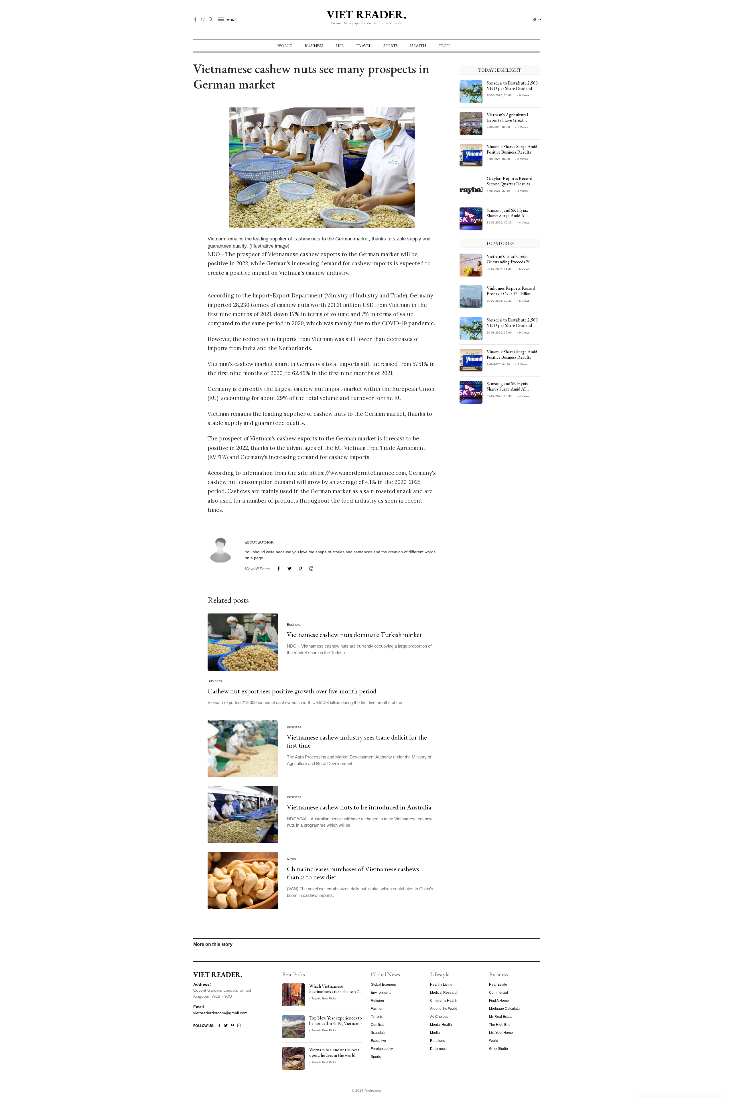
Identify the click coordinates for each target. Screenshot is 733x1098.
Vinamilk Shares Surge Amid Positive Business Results (512, 149)
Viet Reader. (366, 14)
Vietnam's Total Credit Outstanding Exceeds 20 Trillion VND (509, 261)
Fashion (377, 1009)
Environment (381, 993)
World (284, 45)
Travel (363, 45)
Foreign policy (382, 1049)
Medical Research (444, 993)
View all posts (257, 568)
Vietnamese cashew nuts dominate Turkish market (354, 634)
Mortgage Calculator (505, 1009)
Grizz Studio (498, 1049)
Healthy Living (441, 985)
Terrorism (378, 1017)
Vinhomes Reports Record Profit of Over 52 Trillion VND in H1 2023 (511, 293)
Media (435, 1033)
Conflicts (377, 1025)
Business (314, 45)
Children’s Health (443, 1001)
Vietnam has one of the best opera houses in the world (334, 1052)
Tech (444, 45)
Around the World (443, 1009)
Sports (390, 45)
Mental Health (441, 1025)
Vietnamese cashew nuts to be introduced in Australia (359, 807)
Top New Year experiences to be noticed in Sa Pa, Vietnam (335, 1020)
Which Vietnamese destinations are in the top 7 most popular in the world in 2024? (334, 994)
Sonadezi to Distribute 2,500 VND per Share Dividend (512, 85)
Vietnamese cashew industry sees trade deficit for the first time (357, 741)
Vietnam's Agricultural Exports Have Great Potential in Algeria (507, 120)
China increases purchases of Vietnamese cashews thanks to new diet (353, 872)
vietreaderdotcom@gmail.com (220, 1013)
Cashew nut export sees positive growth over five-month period (292, 691)
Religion (377, 1001)
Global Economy (384, 985)
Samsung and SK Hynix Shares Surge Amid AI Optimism (507, 215)
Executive (378, 1041)
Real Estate (498, 985)
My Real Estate (501, 1017)
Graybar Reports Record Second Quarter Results (509, 181)
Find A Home (499, 1001)
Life (340, 45)
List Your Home (501, 1033)
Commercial (498, 993)
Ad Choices (439, 1017)
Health (418, 45)
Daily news (438, 1049)
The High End (500, 1025)
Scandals (378, 1033)
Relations (437, 1041)
